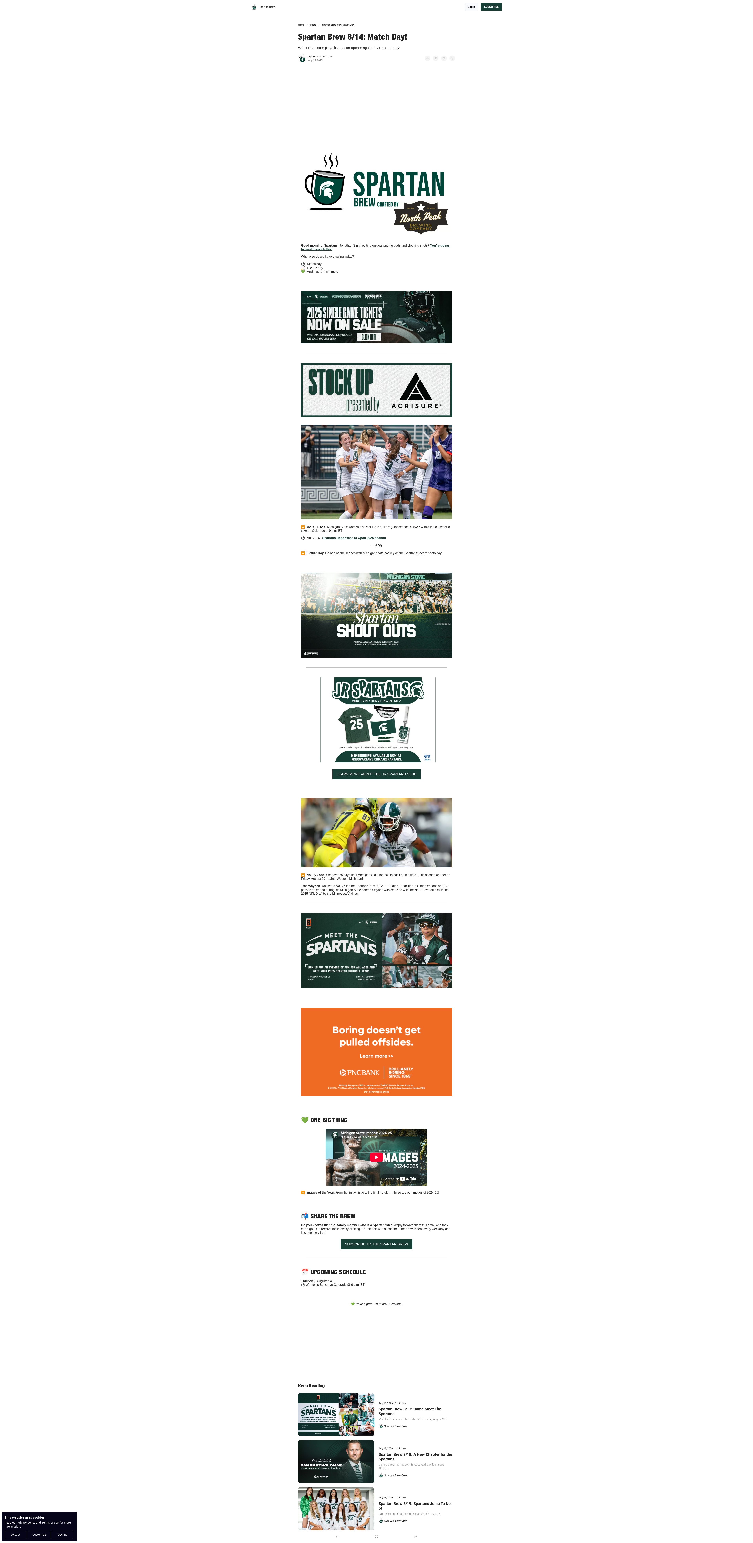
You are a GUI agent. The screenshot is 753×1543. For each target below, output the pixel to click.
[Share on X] (435, 58)
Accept (15, 1534)
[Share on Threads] (444, 58)
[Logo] (254, 7)
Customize (39, 1534)
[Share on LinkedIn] (452, 58)
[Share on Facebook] (427, 58)
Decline (62, 1534)
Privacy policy (26, 1522)
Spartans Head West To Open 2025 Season (354, 538)
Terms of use (50, 1522)
